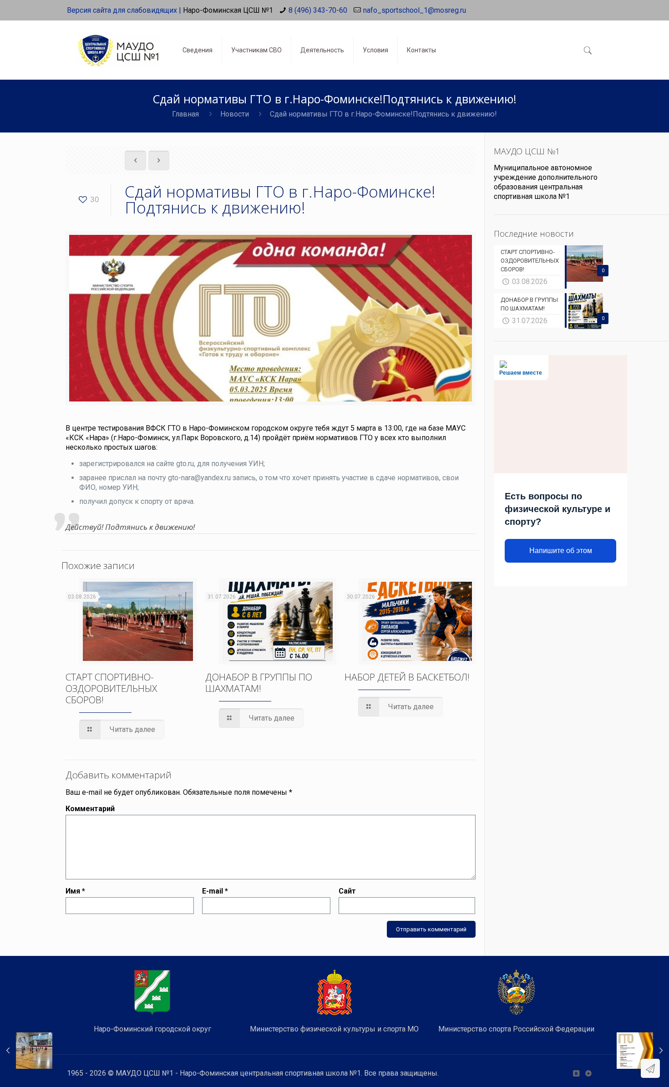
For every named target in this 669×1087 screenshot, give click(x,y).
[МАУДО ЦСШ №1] (118, 43)
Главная (185, 114)
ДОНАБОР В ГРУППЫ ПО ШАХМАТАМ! (258, 682)
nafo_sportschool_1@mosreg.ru (414, 10)
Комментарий (90, 808)
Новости (234, 114)
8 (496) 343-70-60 (318, 10)
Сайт (347, 891)
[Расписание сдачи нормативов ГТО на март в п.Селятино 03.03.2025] (643, 1050)
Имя (75, 891)
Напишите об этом (560, 550)
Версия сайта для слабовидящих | (124, 10)
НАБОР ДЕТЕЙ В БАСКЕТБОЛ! (407, 676)
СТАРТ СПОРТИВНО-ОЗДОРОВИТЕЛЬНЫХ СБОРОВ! (111, 688)
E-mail (215, 891)
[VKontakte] (576, 1073)
